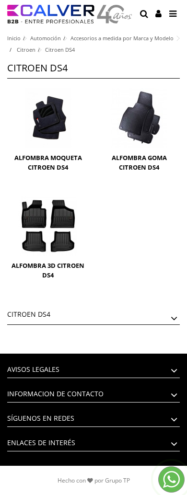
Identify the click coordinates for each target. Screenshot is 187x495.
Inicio (14, 38)
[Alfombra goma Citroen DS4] (139, 118)
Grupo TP (117, 480)
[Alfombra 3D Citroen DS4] (48, 226)
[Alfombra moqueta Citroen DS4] (48, 118)
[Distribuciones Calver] (69, 14)
